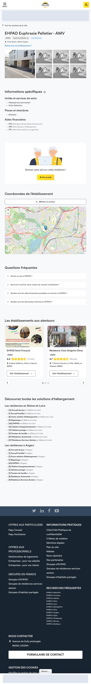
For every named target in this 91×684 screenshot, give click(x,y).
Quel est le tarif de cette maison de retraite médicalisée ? (35, 285)
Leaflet (81, 253)
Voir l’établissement (19, 373)
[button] (45, 228)
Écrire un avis (45, 177)
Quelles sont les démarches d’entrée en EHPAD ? (31, 302)
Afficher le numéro (46, 202)
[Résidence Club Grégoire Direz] (45, 383)
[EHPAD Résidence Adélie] (48, 383)
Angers (25, 42)
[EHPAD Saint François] (42, 383)
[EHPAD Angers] (14, 25)
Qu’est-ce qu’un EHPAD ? (21, 276)
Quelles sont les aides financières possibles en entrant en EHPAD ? (39, 293)
